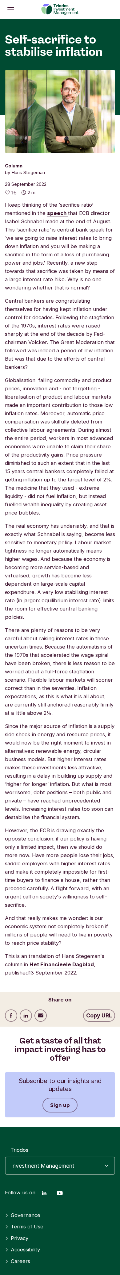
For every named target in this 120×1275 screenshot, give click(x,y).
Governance (25, 1215)
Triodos (19, 1150)
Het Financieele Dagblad (62, 964)
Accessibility (25, 1249)
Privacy (19, 1238)
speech (57, 213)
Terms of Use (27, 1226)
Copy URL (99, 1015)
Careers (20, 1261)
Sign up (60, 1105)
